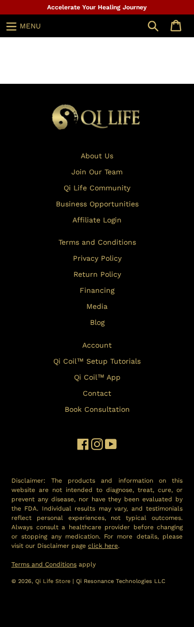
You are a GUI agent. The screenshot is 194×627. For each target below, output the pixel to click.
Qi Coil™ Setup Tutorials (97, 361)
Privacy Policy (97, 258)
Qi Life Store (53, 581)
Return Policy (97, 274)
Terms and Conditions (97, 242)
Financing (97, 290)
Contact (97, 393)
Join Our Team (97, 172)
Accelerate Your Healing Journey (97, 7)
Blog (97, 322)
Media (97, 306)
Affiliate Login (97, 220)
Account (97, 345)
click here (103, 545)
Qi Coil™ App (97, 377)
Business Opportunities (97, 204)
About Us (97, 156)
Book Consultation (97, 409)
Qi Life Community (97, 188)
